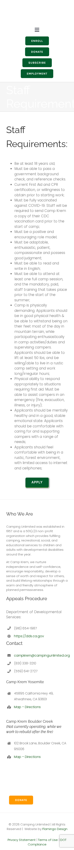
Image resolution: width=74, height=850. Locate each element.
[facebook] (47, 12)
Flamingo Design (54, 829)
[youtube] (55, 12)
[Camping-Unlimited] (15, 4)
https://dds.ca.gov (29, 636)
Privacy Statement (22, 840)
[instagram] (40, 12)
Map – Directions (27, 707)
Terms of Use (48, 840)
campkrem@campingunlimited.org (42, 655)
